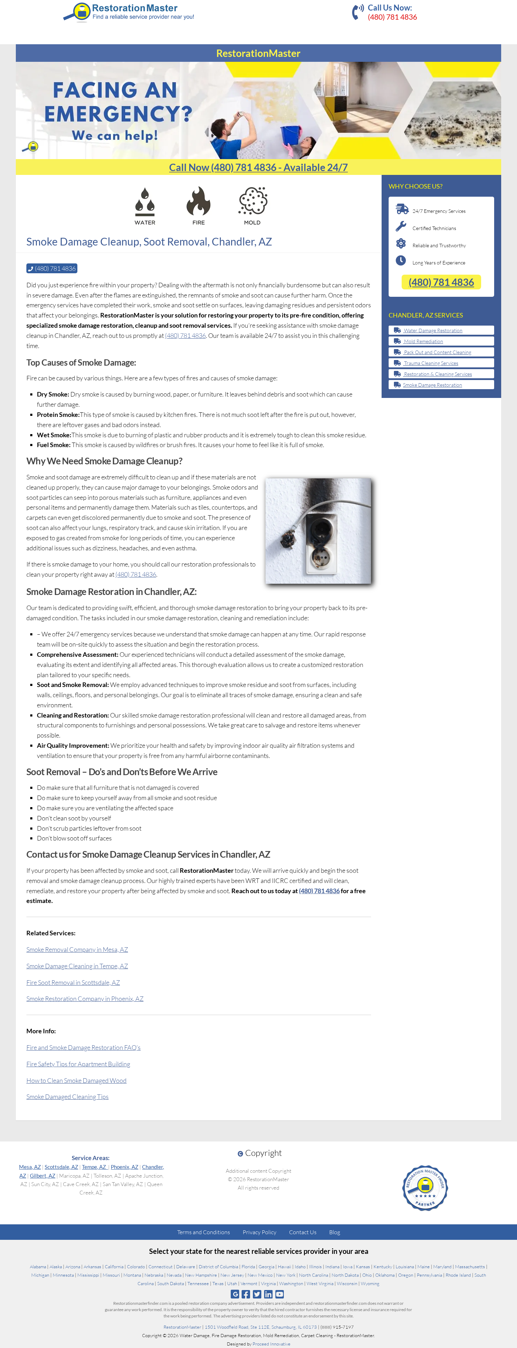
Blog (334, 1232)
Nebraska (154, 1275)
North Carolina (313, 1275)
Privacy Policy (259, 1232)
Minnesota (63, 1275)
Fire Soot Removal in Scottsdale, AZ (73, 982)
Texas (218, 1283)
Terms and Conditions (203, 1232)
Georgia (266, 1266)
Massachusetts (470, 1266)
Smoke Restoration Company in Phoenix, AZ (84, 998)
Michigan (40, 1275)
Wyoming (370, 1283)
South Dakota (170, 1283)
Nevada (174, 1275)
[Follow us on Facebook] (245, 1294)
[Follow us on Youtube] (280, 1294)
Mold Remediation (423, 341)
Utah (232, 1283)
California (114, 1266)
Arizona (72, 1266)
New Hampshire (201, 1275)
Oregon (405, 1275)
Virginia (268, 1283)
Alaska (56, 1266)
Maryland (442, 1266)
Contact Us (303, 1232)
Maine (423, 1266)
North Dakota (345, 1275)
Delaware (185, 1266)
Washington (291, 1283)
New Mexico (260, 1275)
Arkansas (92, 1266)
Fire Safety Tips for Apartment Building (78, 1064)
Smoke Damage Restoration (432, 385)
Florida (248, 1266)
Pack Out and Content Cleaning (437, 352)
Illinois (315, 1266)
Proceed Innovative (272, 1344)
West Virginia (320, 1283)
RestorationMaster (182, 1327)
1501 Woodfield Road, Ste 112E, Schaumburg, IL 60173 (261, 1327)
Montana (132, 1275)
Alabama (38, 1266)
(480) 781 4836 (392, 16)
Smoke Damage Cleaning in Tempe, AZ (77, 966)
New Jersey (232, 1275)
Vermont (249, 1283)
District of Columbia (218, 1266)
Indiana (332, 1266)
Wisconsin (347, 1283)
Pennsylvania (429, 1275)
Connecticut (160, 1266)
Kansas (363, 1266)
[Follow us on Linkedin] (268, 1294)
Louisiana (405, 1266)
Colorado (136, 1266)
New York (285, 1275)
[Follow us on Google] (235, 1294)
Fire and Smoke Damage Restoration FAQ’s (83, 1047)
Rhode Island (458, 1275)
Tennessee (198, 1283)
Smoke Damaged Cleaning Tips (67, 1096)
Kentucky (383, 1266)
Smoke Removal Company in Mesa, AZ (77, 949)
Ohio (367, 1275)
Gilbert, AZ (42, 1175)
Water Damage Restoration (432, 330)
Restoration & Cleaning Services (437, 374)
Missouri (111, 1275)
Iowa (347, 1266)
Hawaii (284, 1266)
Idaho (300, 1266)
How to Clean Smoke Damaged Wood (76, 1080)
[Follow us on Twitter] (257, 1294)
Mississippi (88, 1275)
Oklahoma (385, 1275)
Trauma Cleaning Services (430, 363)
